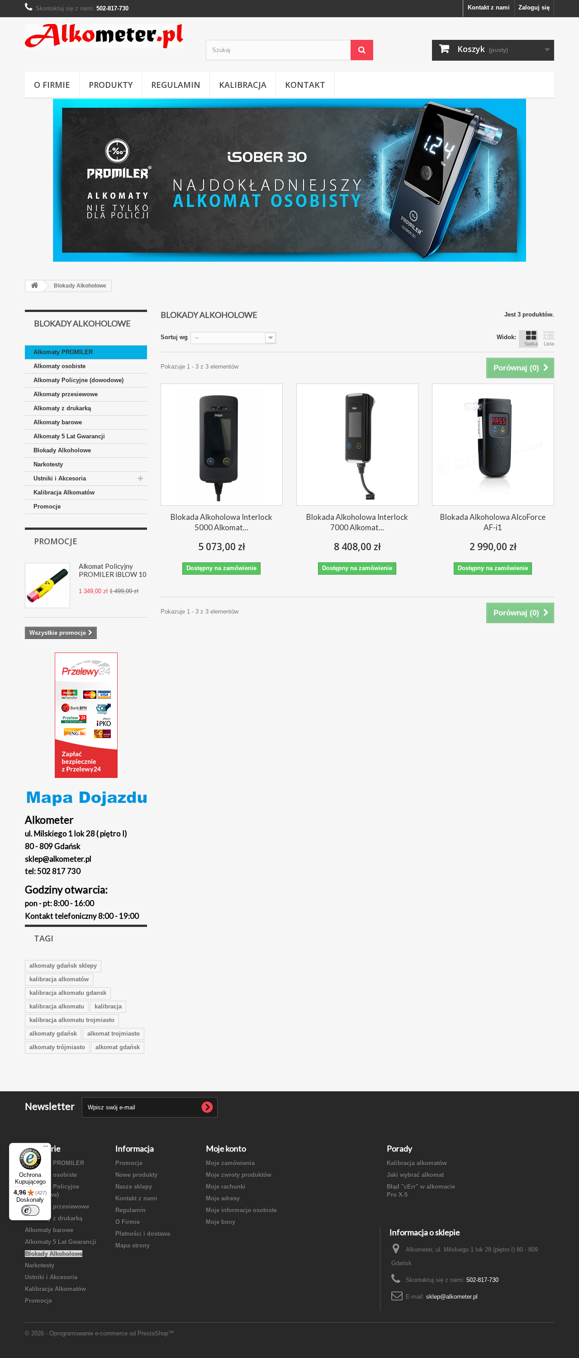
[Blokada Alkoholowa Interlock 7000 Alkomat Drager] (357, 444)
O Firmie (52, 84)
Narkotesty (48, 464)
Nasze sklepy (133, 1186)
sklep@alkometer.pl (452, 1296)
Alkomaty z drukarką (62, 408)
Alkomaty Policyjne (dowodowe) (78, 380)
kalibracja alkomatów (59, 979)
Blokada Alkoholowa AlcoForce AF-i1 (493, 522)
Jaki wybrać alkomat (415, 1174)
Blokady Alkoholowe (62, 450)
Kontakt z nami (489, 7)
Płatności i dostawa (142, 1233)
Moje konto (226, 1148)
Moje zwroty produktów (238, 1174)
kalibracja (108, 1006)
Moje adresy (223, 1198)
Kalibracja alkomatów (417, 1163)
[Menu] (45, 1148)
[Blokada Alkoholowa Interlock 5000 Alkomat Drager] (221, 444)
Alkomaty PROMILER (63, 352)
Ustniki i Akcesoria (59, 478)
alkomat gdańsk (117, 1047)
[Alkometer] (108, 36)
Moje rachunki (226, 1186)
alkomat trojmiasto (113, 1033)
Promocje (47, 506)
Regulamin (175, 84)
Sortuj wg (174, 337)
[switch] (30, 1210)
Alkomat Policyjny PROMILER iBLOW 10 (113, 570)
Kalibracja (242, 84)
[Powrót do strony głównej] (34, 286)
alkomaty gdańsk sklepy (63, 965)
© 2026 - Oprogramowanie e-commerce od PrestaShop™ (99, 1333)
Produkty (111, 84)
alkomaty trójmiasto (57, 1047)
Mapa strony (132, 1245)
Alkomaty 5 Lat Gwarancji (69, 436)
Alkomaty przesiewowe (65, 394)
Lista (549, 343)
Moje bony (220, 1222)
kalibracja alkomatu (56, 1006)
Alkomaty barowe (57, 422)
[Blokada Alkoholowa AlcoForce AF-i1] (493, 444)
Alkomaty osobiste (59, 366)
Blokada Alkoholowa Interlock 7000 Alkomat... (357, 522)
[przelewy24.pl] (86, 715)
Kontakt (305, 84)
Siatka (531, 343)
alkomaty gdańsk (53, 1033)
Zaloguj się (534, 7)
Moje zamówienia (230, 1163)
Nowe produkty (136, 1174)
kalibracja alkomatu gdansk (67, 992)
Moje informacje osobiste (241, 1210)
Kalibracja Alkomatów (64, 492)
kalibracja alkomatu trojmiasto (71, 1020)
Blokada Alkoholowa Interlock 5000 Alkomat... (221, 522)
